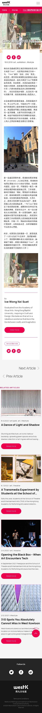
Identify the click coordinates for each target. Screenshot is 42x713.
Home (4, 10)
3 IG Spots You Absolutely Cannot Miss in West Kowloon (20, 621)
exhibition (21, 62)
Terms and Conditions (21, 699)
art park (13, 421)
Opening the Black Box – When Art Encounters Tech (21, 556)
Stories (15, 10)
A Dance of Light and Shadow (20, 425)
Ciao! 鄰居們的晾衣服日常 (32, 10)
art (14, 62)
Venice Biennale (12, 344)
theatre (16, 485)
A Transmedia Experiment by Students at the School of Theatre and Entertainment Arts (20, 495)
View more (14, 330)
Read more (11, 446)
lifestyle (30, 62)
